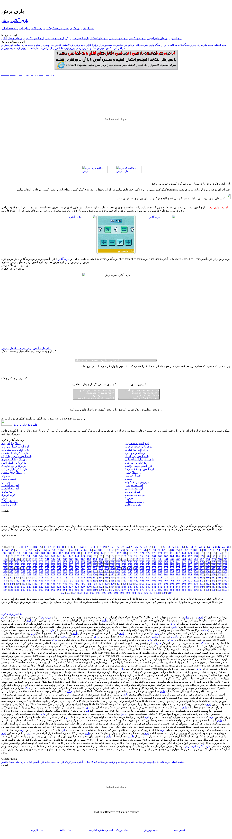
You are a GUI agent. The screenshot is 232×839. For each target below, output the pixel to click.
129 (190, 553)
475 (213, 580)
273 (142, 565)
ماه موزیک (122, 829)
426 (148, 577)
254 (29, 565)
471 (190, 580)
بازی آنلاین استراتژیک (77, 38)
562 (53, 589)
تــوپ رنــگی (8, 478)
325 (225, 568)
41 (205, 547)
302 (89, 568)
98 (9, 553)
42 (209, 547)
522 (41, 586)
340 (89, 571)
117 (119, 553)
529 (83, 586)
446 (41, 580)
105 (49, 553)
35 (177, 547)
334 (53, 571)
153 (106, 556)
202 (172, 559)
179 (35, 559)
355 (178, 571)
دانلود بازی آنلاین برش (24, 424)
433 (190, 577)
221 (59, 562)
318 (184, 568)
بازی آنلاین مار (133, 472)
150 (89, 556)
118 (125, 553)
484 (41, 583)
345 (118, 571)
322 (208, 568)
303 (95, 568)
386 (136, 574)
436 (208, 577)
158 (136, 556)
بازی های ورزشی (118, 38)
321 (202, 568)
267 (106, 565)
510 (196, 583)
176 (17, 559)
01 (22, 547)
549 (202, 586)
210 (220, 559)
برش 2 (129, 498)
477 (225, 580)
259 (59, 565)
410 (53, 577)
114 (101, 553)
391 (166, 574)
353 (166, 571)
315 (166, 568)
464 (148, 580)
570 (101, 589)
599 (104, 592)
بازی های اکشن (137, 38)
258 (53, 565)
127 (178, 553)
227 (95, 562)
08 (54, 547)
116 (113, 553)
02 (26, 547)
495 (107, 583)
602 (122, 592)
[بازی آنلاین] (155, 253)
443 (23, 580)
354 (172, 571)
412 (65, 577)
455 (95, 580)
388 (148, 574)
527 (71, 586)
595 (80, 592)
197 (142, 559)
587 (202, 589)
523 (47, 586)
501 (142, 583)
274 (148, 565)
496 (113, 583)
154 (112, 556)
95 (223, 550)
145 (59, 556)
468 (172, 580)
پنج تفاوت (6, 491)
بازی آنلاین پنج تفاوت (136, 449)
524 (53, 586)
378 (89, 574)
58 (53, 550)
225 (83, 562)
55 (39, 550)
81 (159, 550)
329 (23, 571)
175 (12, 559)
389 (154, 574)
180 (41, 559)
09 (58, 547)
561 (47, 589)
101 (25, 553)
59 (58, 550)
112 (90, 553)
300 (77, 568)
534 (112, 586)
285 (213, 565)
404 (17, 577)
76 (136, 550)
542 (160, 586)
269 (118, 565)
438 (219, 577)
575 (130, 589)
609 (164, 592)
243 (190, 562)
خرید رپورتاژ (8, 48)
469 (178, 580)
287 (225, 565)
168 (196, 556)
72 (117, 550)
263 (83, 565)
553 (225, 586)
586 (196, 589)
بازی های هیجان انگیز (13, 38)
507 (178, 583)
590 (219, 589)
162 (160, 556)
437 (213, 577)
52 (26, 550)
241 (178, 562)
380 (101, 574)
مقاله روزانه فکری (11, 614)
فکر (186, 617)
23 (122, 547)
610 (169, 592)
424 (136, 577)
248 (219, 562)
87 (186, 550)
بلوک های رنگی (9, 501)
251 (11, 565)
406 (29, 577)
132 (208, 553)
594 (74, 592)
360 (208, 571)
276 (160, 565)
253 (23, 565)
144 (53, 556)
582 (172, 589)
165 (178, 556)
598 (98, 592)
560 (41, 589)
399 (213, 574)
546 (184, 586)
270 (124, 565)
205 (190, 559)
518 (17, 586)
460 (124, 580)
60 (62, 550)
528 (77, 586)
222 (65, 562)
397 (202, 574)
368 (29, 574)
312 (148, 568)
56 (44, 550)
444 (29, 580)
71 (113, 550)
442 (17, 580)
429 (166, 577)
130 (196, 553)
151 (95, 556)
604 (134, 592)
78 (145, 550)
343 (106, 571)
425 (142, 577)
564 (65, 589)
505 (166, 583)
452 (77, 580)
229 (106, 562)
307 (119, 568)
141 (35, 556)
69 (104, 550)
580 (160, 589)
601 (116, 592)
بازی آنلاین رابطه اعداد (13, 462)
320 (196, 568)
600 (110, 592)
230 (112, 562)
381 (106, 574)
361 (213, 571)
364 (5, 574)
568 (89, 589)
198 (148, 559)
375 (71, 574)
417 (95, 577)
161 (154, 556)
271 (130, 565)
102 (31, 553)
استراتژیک (88, 28)
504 (160, 583)
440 (5, 580)
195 (130, 559)
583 (178, 589)
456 (101, 580)
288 (6, 568)
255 (35, 565)
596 (86, 592)
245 (202, 562)
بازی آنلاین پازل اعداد (137, 456)
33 (168, 547)
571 (106, 589)
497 (119, 583)
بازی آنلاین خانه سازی (137, 443)
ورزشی (40, 28)
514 (219, 583)
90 (200, 550)
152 (101, 556)
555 (11, 589)
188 (89, 559)
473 (202, 580)
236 (148, 562)
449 (59, 580)
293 (35, 568)
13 (76, 547)
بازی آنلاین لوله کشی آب (15, 449)
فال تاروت (37, 829)
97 (4, 553)
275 (154, 565)
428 (160, 577)
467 (166, 580)
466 (160, 580)
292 (29, 568)
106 (55, 553)
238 (160, 562)
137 (11, 556)
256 (41, 565)
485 (47, 583)
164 (172, 556)
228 (101, 562)
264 (89, 565)
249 (225, 562)
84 (172, 550)
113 (96, 553)
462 (136, 580)
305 (107, 568)
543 (166, 586)
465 (154, 580)
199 (154, 559)
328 (17, 571)
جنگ (205, 630)
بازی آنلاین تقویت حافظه (139, 465)
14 (81, 547)
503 (154, 583)
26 (136, 547)
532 (101, 586)
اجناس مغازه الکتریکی (100, 829)
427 (154, 577)
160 (148, 556)
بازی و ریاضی (9, 504)
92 (209, 550)
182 (53, 559)
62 (71, 550)
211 (225, 559)
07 (49, 547)
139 (23, 556)
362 (219, 571)
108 (67, 553)
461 (130, 580)
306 (113, 568)
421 (118, 577)
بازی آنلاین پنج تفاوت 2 (13, 465)
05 (40, 547)
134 (219, 553)
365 (11, 574)
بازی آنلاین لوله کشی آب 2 (140, 469)
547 (190, 586)
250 (5, 565)
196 (136, 559)
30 (154, 547)
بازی (200, 617)
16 (90, 547)
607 (152, 592)
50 (16, 550)
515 (225, 583)
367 (23, 574)
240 (172, 562)
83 (168, 550)
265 (95, 565)
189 (95, 559)
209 (214, 559)
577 (142, 589)
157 (130, 556)
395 (190, 574)
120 (136, 553)
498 (124, 583)
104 (43, 553)
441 (11, 580)
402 (6, 577)
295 (47, 568)
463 (142, 580)
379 (95, 574)
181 (47, 559)
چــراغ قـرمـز (133, 475)
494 (101, 583)
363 (225, 571)
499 (130, 583)
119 (130, 553)
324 (219, 568)
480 (17, 583)
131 (202, 553)
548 (196, 586)
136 (5, 556)
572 (112, 589)
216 (29, 562)
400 (219, 574)
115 (107, 553)
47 (3, 550)
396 (196, 574)
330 (29, 571)
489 (71, 583)
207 (202, 559)
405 (23, 577)
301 (83, 568)
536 (124, 586)
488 (65, 583)
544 (172, 586)
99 (14, 553)
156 (124, 556)
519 (23, 586)
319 (190, 568)
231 (118, 562)
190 (101, 559)
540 (148, 586)
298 (65, 568)
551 (213, 586)
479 (12, 583)
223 (71, 562)
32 (164, 547)
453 (83, 580)
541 (154, 586)
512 (208, 583)
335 (59, 571)
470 (184, 580)
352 (160, 571)
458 (112, 580)
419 (106, 577)
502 (148, 583)
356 (184, 571)
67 (94, 550)
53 (30, 550)
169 (202, 556)
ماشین (175, 636)
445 (35, 580)
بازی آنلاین (176, 38)
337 (71, 571)
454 (89, 580)
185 (71, 559)
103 (37, 553)
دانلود (174, 626)
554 (5, 589)
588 (208, 589)
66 (90, 550)
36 (182, 547)
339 (83, 571)
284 (208, 565)
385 (130, 574)
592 (62, 592)
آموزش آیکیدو (97, 48)
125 (166, 553)
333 (47, 571)
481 (23, 583)
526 (65, 586)
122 (148, 553)
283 (202, 565)
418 (101, 577)
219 (47, 562)
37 (186, 547)
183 (59, 559)
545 (178, 586)
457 (106, 580)
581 (166, 589)
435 (202, 577)
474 (208, 580)
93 (214, 550)
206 (196, 559)
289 (12, 568)
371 (47, 574)
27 (141, 547)
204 (184, 559)
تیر (2, 617)
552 (219, 586)
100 (19, 553)
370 (41, 574)
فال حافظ (65, 829)
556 (17, 589)
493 (95, 583)
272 (136, 565)
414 (77, 577)
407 (35, 577)
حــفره (129, 478)
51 (21, 550)
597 (92, 592)
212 (5, 562)
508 (184, 583)
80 (154, 550)
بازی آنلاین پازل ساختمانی (139, 459)
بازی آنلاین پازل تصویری (14, 459)
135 (225, 553)
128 (184, 553)
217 (35, 562)
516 (5, 586)
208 (208, 559)
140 (29, 556)
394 (184, 574)
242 (184, 562)
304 (101, 568)
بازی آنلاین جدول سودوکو (15, 446)
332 (41, 571)
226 (89, 562)
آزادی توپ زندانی (134, 501)
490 (77, 583)
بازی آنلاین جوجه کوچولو (138, 446)
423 (130, 577)
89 (195, 550)
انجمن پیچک (179, 829)
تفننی (66, 28)
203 (178, 559)
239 (166, 562)
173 (225, 556)
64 (81, 550)
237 (154, 562)
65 (85, 550)
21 (113, 547)
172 (219, 556)
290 (17, 568)
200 (160, 559)
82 (163, 550)
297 (59, 568)
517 (11, 586)
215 (23, 562)
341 (95, 571)
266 (101, 565)
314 (160, 568)
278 (172, 565)
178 (29, 559)
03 (31, 547)
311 (142, 568)
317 (178, 568)
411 (59, 577)
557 (23, 589)
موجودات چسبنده (135, 494)
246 (208, 562)
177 (23, 559)
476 (219, 580)
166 (184, 556)
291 (23, 568)
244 (196, 562)
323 (213, 568)
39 (196, 547)
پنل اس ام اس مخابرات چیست (122, 44)
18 (99, 547)
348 (136, 571)
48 (7, 550)
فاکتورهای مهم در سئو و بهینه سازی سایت (37, 44)
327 (11, 571)
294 (41, 568)
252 (17, 565)
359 (202, 571)
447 (47, 580)
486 (53, 583)
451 (71, 580)
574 (124, 589)
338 (77, 571)
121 (142, 553)
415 (83, 577)
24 (127, 547)
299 (71, 568)
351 (154, 571)
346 (124, 571)
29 (150, 547)
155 (118, 556)
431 (178, 577)
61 (67, 550)
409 (47, 577)
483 (35, 583)
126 (172, 553)
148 (77, 556)
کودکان (50, 28)
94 (218, 550)
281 (190, 565)
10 (63, 547)
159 (142, 556)
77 (140, 550)
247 (213, 562)
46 (228, 547)
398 (208, 574)
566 (77, 589)
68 (99, 550)
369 (35, 574)
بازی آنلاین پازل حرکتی (14, 469)
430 (172, 577)
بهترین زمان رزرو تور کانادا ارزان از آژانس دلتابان (61, 48)
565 (71, 589)
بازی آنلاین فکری (35, 38)
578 (148, 589)
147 (71, 556)
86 (182, 550)
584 (184, 589)
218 (41, 562)
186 (77, 559)
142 (41, 556)
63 (76, 550)
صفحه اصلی (9, 28)
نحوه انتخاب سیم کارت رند (212, 44)
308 (124, 568)
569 (95, 589)
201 (166, 559)
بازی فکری (76, 28)
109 (73, 553)
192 (113, 559)
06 (44, 547)
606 (146, 592)
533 (106, 586)
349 (142, 571)
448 (53, 580)
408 (41, 577)
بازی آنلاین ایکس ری (12, 443)
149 (83, 556)
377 (83, 574)
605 (140, 592)
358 (196, 571)
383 (118, 574)
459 (118, 580)
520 (29, 586)
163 (166, 556)
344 (112, 571)
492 (89, 583)
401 (225, 574)
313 (154, 568)
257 (47, 565)
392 (172, 574)
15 (86, 547)
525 (59, 586)
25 (131, 547)
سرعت (58, 28)
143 (47, 556)
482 (29, 583)
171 (213, 556)
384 (124, 574)
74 (127, 550)
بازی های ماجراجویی (158, 38)
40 (200, 547)
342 (101, 571)
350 (148, 571)
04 (35, 547)
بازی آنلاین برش (14, 20)
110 (79, 553)
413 (71, 577)
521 (35, 586)
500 (136, 583)
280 (184, 565)
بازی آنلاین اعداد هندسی (14, 453)
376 (77, 574)
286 (219, 565)
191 (107, 559)
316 (172, 568)
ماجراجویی (22, 28)
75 (131, 550)
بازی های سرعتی (55, 38)
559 (35, 589)
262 (77, 565)
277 (166, 565)
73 (122, 550)
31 (159, 547)
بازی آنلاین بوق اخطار (13, 472)
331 (35, 571)
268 (112, 565)
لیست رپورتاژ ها (25, 48)
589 (213, 589)
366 (17, 574)
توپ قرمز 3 (8, 494)
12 (72, 547)
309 (130, 568)
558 (29, 589)
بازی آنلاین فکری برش (197, 746)
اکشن (32, 28)
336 (65, 571)
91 (204, 550)
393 (178, 574)
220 (53, 562)
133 (213, 553)
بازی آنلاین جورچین (135, 453)
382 (112, 574)
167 (190, 556)
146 (65, 556)
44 (219, 547)
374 (65, 574)
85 (177, 550)
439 (225, 577)
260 (65, 565)
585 (190, 589)
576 (136, 589)
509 (190, 583)
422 (124, 577)
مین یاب (6, 475)
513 (213, 583)
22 (118, 547)
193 (119, 559)
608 (158, 592)
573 (118, 589)
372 (53, 574)
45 (223, 547)
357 (190, 571)
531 (95, 586)
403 (12, 577)
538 (136, 586)
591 (225, 589)
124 (160, 553)
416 (89, 577)
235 (142, 562)
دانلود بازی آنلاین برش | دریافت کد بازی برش (26, 348)
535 (118, 586)
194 (124, 559)
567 (83, 589)
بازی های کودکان (98, 38)
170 (208, 556)
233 (130, 562)
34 (173, 547)
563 (59, 589)
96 (227, 550)
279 (178, 565)
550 (208, 586)
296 (53, 568)
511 (202, 583)
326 (5, 571)
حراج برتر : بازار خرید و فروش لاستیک (83, 44)
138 (17, 556)
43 (214, 547)
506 (172, 583)
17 (95, 547)
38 (191, 547)
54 (35, 550)
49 (12, 550)
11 (67, 547)
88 (191, 550)
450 (65, 580)
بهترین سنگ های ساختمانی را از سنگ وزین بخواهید (168, 44)
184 (65, 559)
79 (149, 550)
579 (154, 589)
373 (59, 574)
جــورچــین (7, 482)
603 (128, 592)
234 (136, 562)
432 (184, 577)
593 (68, 592)
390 (160, 574)
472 (196, 580)
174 (6, 559)
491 (83, 583)
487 (59, 583)
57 (49, 550)
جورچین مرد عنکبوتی (137, 482)
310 (136, 568)
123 (154, 553)
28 (145, 547)
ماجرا (124, 713)
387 (142, 574)
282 (196, 565)
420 (112, 577)
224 (77, 562)
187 (83, 559)
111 (84, 553)
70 (108, 550)
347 (130, 571)
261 (71, 565)
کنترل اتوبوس (133, 491)
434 (196, 577)
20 (109, 547)
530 (89, 586)
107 (61, 553)
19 (104, 547)
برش (4, 498)
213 (11, 562)
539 (142, 586)
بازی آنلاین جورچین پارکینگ (16, 456)
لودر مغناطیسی (10, 485)
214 (17, 562)
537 (130, 586)
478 (6, 583)
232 (124, 562)
